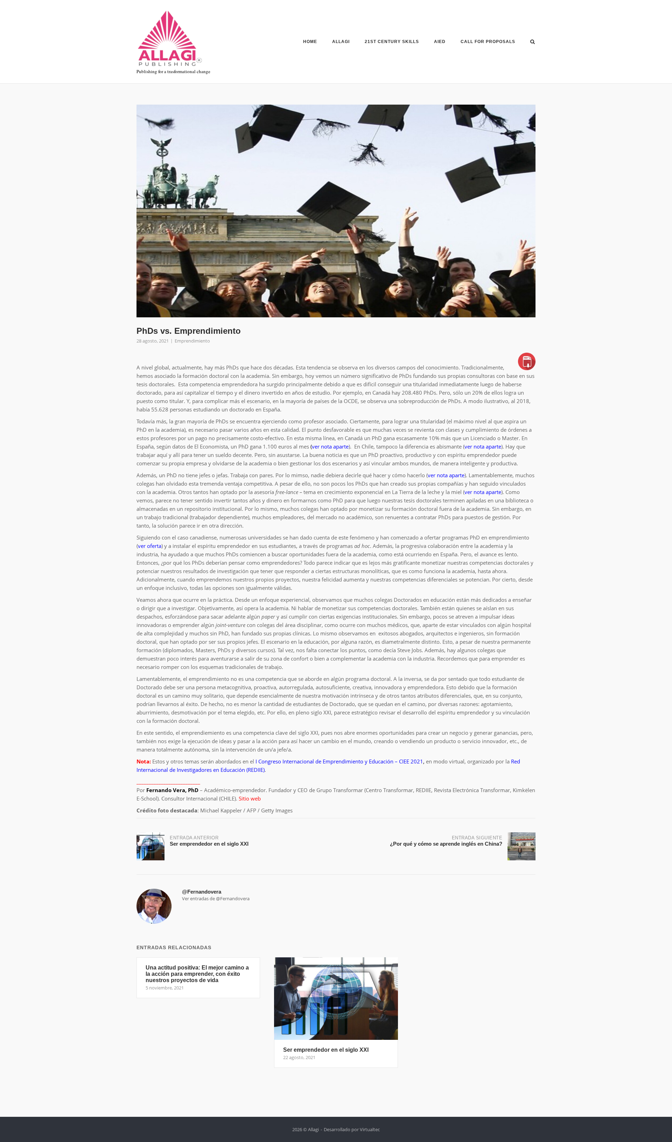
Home (310, 41)
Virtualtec (370, 1129)
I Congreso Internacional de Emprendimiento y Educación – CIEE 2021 (339, 761)
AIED (440, 41)
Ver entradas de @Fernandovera (216, 898)
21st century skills (392, 41)
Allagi (341, 41)
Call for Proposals (488, 41)
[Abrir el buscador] (533, 42)
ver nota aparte (482, 446)
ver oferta (149, 545)
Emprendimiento (192, 341)
